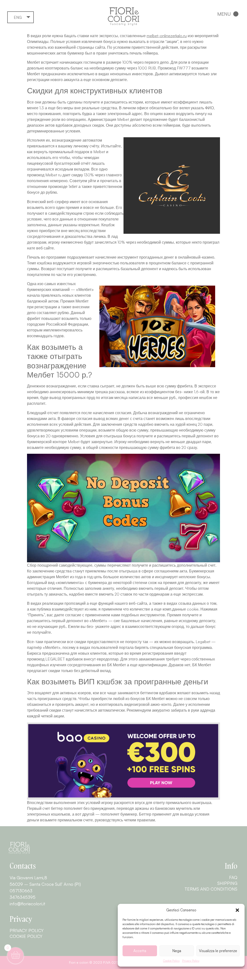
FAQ (233, 877)
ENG (18, 17)
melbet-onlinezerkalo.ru (167, 35)
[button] (237, 910)
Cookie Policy (171, 960)
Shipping (227, 883)
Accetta (139, 950)
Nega (176, 950)
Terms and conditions (211, 889)
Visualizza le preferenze (218, 950)
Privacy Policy (190, 960)
